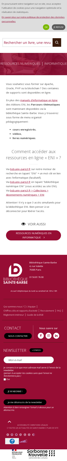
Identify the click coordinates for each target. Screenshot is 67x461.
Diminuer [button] (25, 434)
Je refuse (59, 27)
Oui (8, 379)
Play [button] (7, 434)
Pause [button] (12, 434)
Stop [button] (16, 434)
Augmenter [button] (20, 434)
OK (46, 27)
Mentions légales (39, 425)
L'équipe (31, 306)
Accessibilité (23, 425)
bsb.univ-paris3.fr (20, 169)
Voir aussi (37, 224)
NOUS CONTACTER (17, 336)
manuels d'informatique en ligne (39, 100)
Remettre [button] (29, 434)
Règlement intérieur (13, 315)
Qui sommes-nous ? (13, 306)
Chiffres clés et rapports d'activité (20, 310)
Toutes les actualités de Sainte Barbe (26, 428)
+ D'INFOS (36, 350)
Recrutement (47, 310)
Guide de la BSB (35, 315)
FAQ (59, 310)
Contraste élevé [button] (33, 434)
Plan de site (52, 428)
